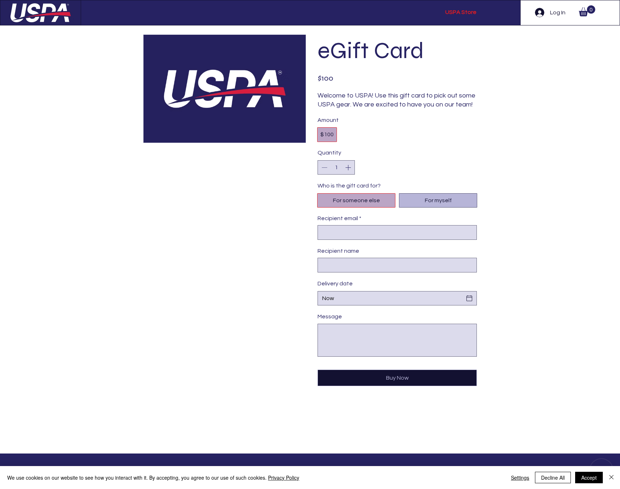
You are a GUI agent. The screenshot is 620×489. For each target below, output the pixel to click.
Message (330, 316)
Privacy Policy (283, 477)
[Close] (611, 477)
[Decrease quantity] (324, 167)
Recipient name (338, 251)
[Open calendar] (469, 298)
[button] (587, 10)
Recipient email (339, 218)
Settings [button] (520, 477)
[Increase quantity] (349, 167)
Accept (589, 477)
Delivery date (335, 283)
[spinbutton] (336, 167)
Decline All (553, 477)
